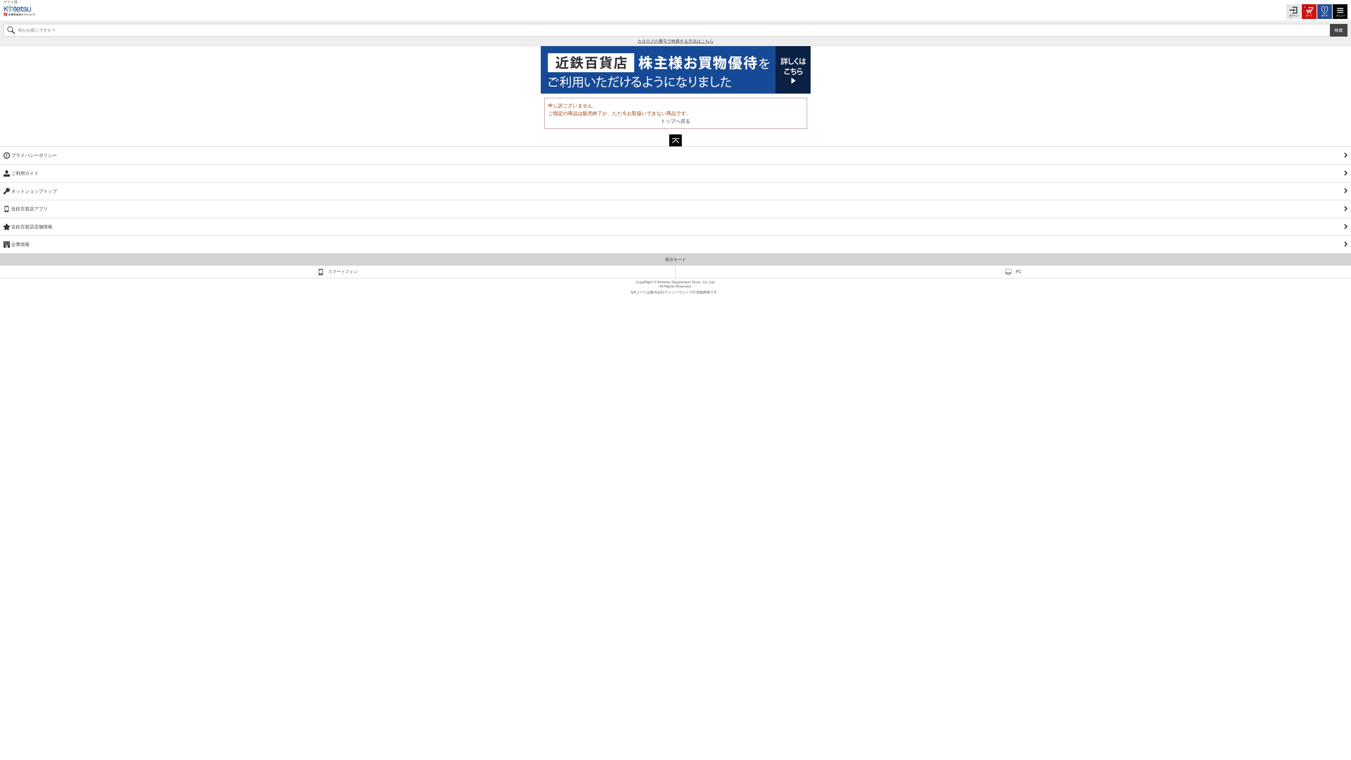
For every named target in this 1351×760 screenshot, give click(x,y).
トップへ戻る (675, 121)
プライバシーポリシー (34, 155)
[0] (1309, 11)
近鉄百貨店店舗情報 (31, 226)
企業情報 (20, 244)
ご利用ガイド (25, 173)
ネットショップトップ (34, 191)
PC (1019, 271)
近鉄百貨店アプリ (29, 208)
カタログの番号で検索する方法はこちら (675, 41)
